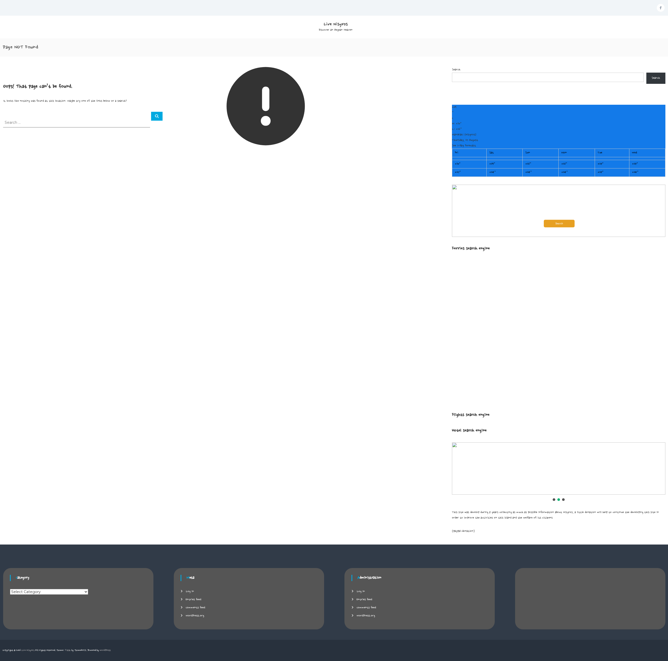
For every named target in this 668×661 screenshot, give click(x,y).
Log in (190, 591)
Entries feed (193, 599)
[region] (558, 472)
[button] (558, 211)
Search (456, 70)
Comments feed (195, 608)
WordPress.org (195, 616)
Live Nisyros (336, 24)
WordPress (105, 650)
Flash (68, 650)
